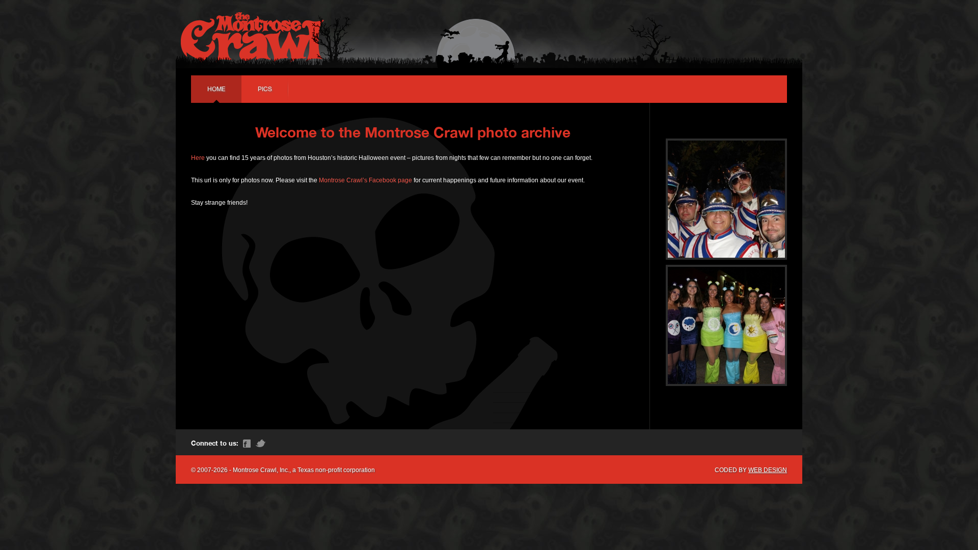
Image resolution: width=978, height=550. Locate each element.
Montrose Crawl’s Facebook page (365, 180)
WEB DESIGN (767, 470)
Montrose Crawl (252, 36)
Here (198, 157)
